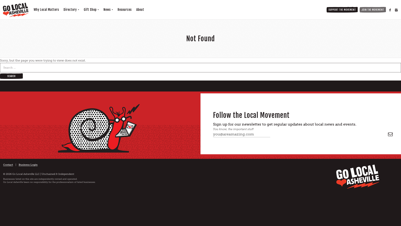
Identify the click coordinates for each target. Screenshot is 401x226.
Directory (71, 10)
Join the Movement (373, 9)
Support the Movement (342, 9)
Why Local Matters (46, 10)
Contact (8, 164)
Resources (125, 10)
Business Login (28, 164)
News (107, 10)
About (140, 10)
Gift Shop (90, 10)
